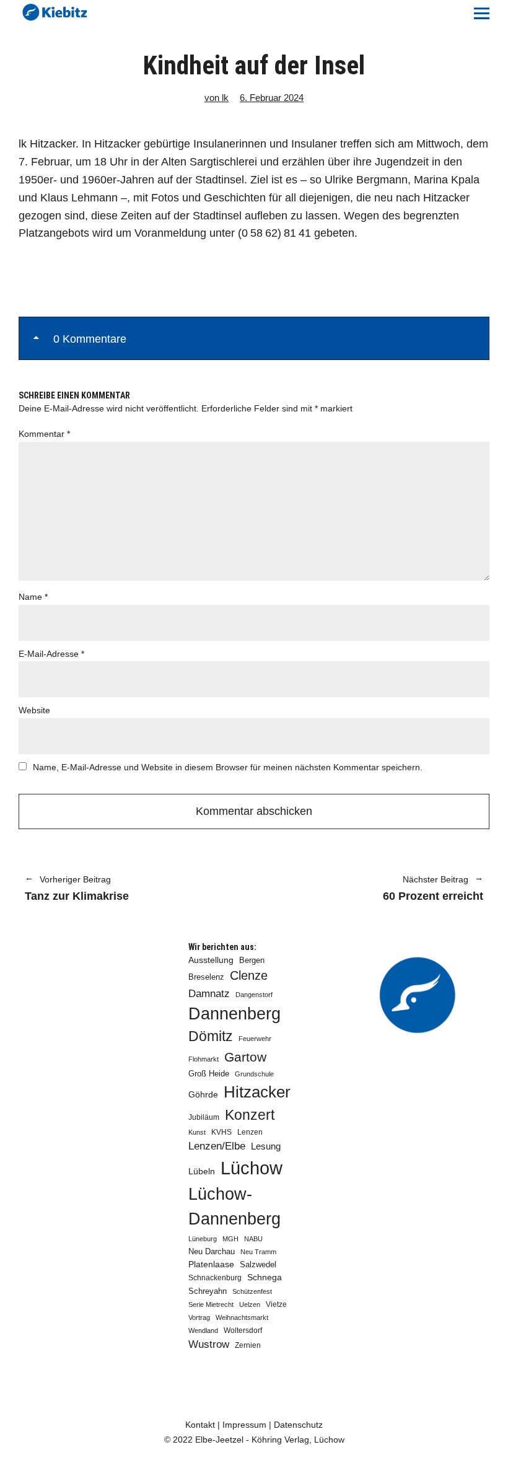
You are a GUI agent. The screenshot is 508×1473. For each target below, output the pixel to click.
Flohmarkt (203, 1059)
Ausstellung (211, 960)
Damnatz (209, 993)
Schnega (264, 1277)
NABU (253, 1238)
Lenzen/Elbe (216, 1146)
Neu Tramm (258, 1251)
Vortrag (199, 1317)
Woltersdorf (243, 1330)
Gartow (245, 1057)
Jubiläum (203, 1117)
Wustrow (208, 1344)
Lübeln (201, 1171)
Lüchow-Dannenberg (234, 1207)
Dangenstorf (254, 994)
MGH (230, 1238)
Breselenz (206, 977)
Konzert (249, 1115)
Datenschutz (298, 1425)
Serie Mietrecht (211, 1304)
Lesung (266, 1146)
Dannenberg (234, 1013)
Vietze (276, 1304)
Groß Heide (208, 1074)
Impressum (244, 1425)
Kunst (197, 1132)
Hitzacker (257, 1092)
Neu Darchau (211, 1251)
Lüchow (251, 1168)
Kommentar (44, 434)
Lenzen (250, 1132)
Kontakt (200, 1425)
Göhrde (203, 1094)
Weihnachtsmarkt (242, 1317)
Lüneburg (202, 1238)
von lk (216, 97)
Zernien (248, 1345)
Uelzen (249, 1304)
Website (34, 710)
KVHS (221, 1132)
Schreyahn (207, 1291)
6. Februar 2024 (272, 97)
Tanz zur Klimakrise (77, 889)
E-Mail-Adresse (51, 654)
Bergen (252, 960)
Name (33, 597)
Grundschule (254, 1074)
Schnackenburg (215, 1277)
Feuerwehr (255, 1038)
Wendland (203, 1330)
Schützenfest (252, 1291)
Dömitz (210, 1036)
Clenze (249, 975)
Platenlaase (211, 1264)
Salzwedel (258, 1264)
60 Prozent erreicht (374, 889)
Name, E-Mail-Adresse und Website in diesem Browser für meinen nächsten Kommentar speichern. (228, 767)
